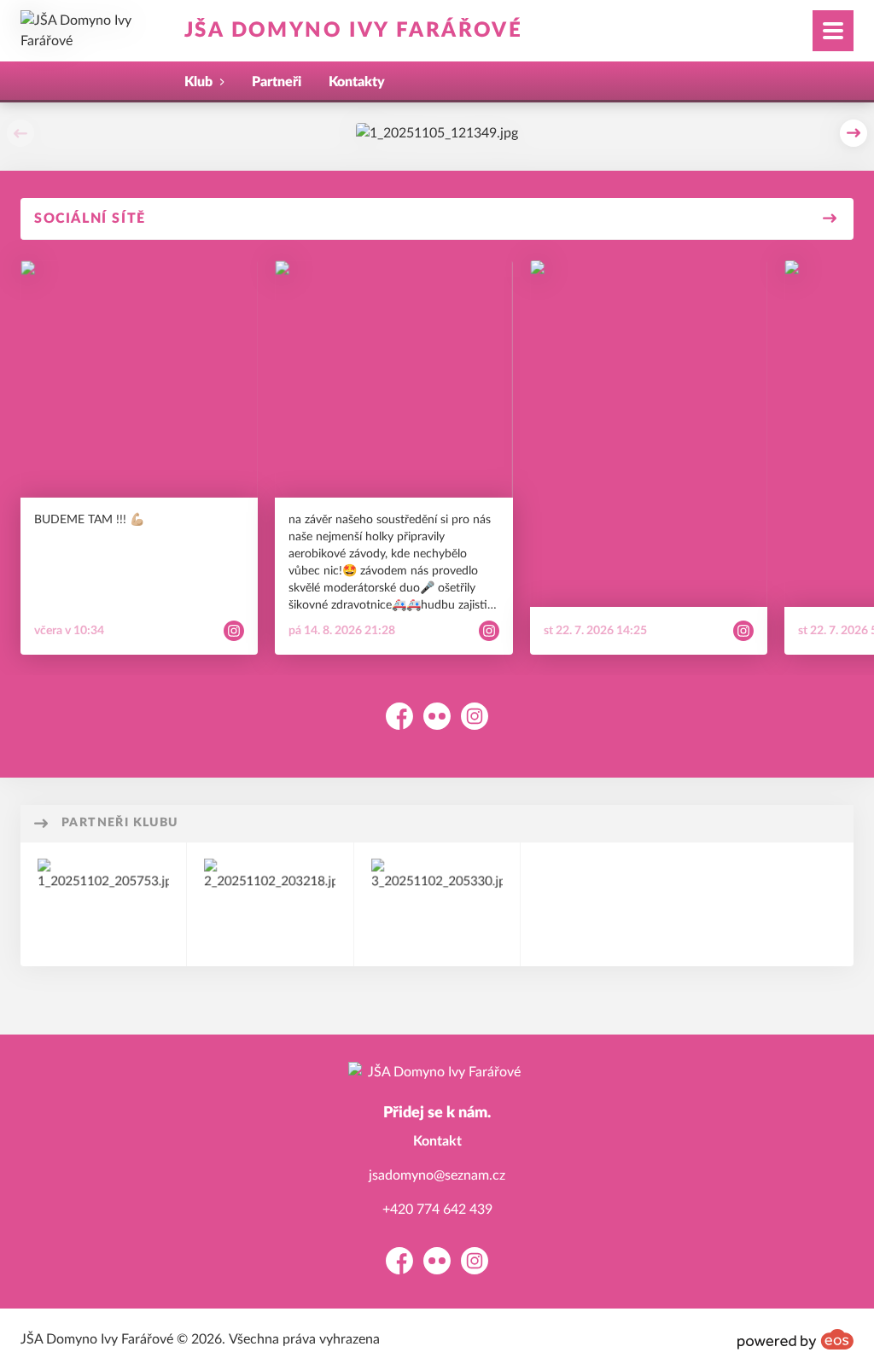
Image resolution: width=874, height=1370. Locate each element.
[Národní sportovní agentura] (103, 904)
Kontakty (357, 82)
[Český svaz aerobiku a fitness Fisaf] (437, 904)
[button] (20, 133)
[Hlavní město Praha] (270, 904)
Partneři (276, 82)
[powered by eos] (795, 1339)
